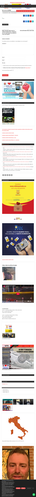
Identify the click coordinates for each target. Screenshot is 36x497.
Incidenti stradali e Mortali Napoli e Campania (10, 135)
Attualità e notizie (5, 24)
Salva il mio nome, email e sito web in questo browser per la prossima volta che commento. (17, 65)
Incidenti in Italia (6, 144)
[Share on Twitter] (26, 16)
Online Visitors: (5, 389)
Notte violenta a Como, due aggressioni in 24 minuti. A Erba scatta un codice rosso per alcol (17, 151)
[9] (9, 279)
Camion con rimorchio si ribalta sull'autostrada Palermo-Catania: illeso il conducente (16, 161)
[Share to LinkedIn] (28, 16)
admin (9, 12)
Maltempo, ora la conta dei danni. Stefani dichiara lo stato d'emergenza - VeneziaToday (16, 146)
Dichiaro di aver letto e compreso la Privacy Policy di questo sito (16, 67)
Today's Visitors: (5, 392)
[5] (6, 279)
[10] (10, 279)
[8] (8, 279)
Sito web (3, 62)
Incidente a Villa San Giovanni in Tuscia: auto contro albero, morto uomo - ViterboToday (16, 166)
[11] (11, 279)
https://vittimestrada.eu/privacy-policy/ (8, 490)
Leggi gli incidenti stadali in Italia (7, 259)
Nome (3, 57)
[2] (3, 279)
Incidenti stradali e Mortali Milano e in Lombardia (10, 139)
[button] (33, 494)
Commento (4, 43)
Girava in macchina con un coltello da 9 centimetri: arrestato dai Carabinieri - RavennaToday (17, 156)
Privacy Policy (27, 67)
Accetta (18, 488)
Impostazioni (29, 488)
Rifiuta (23, 488)
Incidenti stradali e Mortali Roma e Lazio (9, 137)
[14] (13, 279)
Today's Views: (5, 390)
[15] (14, 279)
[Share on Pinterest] (30, 16)
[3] (4, 279)
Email (3, 60)
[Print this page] (33, 16)
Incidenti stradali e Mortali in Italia (8, 132)
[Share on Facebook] (24, 16)
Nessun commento (13, 12)
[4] (5, 279)
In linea (5, 383)
